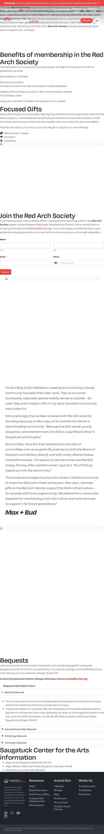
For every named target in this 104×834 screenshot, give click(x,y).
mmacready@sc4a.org (37, 228)
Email (3, 256)
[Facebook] (5, 813)
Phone (56, 256)
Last (55, 250)
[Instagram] (12, 813)
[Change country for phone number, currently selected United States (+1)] (56, 263)
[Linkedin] (5, 816)
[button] (3, 401)
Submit (5, 272)
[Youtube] (18, 813)
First (2, 250)
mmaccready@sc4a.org (71, 679)
